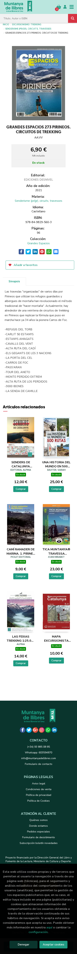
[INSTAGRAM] (41, 730)
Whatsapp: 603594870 (38, 752)
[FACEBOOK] (22, 730)
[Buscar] (72, 18)
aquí (49, 927)
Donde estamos (38, 826)
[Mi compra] (58, 7)
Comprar (21, 489)
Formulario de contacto (38, 764)
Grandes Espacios (38, 243)
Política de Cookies (38, 801)
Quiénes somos (38, 820)
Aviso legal (38, 783)
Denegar (23, 944)
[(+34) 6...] (48, 730)
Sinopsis (14, 281)
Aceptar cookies (53, 944)
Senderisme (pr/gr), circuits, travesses (28, 28)
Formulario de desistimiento (38, 837)
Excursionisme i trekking (26, 24)
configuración (38, 932)
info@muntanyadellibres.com (38, 758)
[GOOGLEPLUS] (35, 730)
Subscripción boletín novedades (39, 843)
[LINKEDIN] (54, 730)
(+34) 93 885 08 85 (38, 747)
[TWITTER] (29, 730)
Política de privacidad (38, 795)
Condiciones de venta (38, 789)
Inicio (6, 24)
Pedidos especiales (38, 831)
